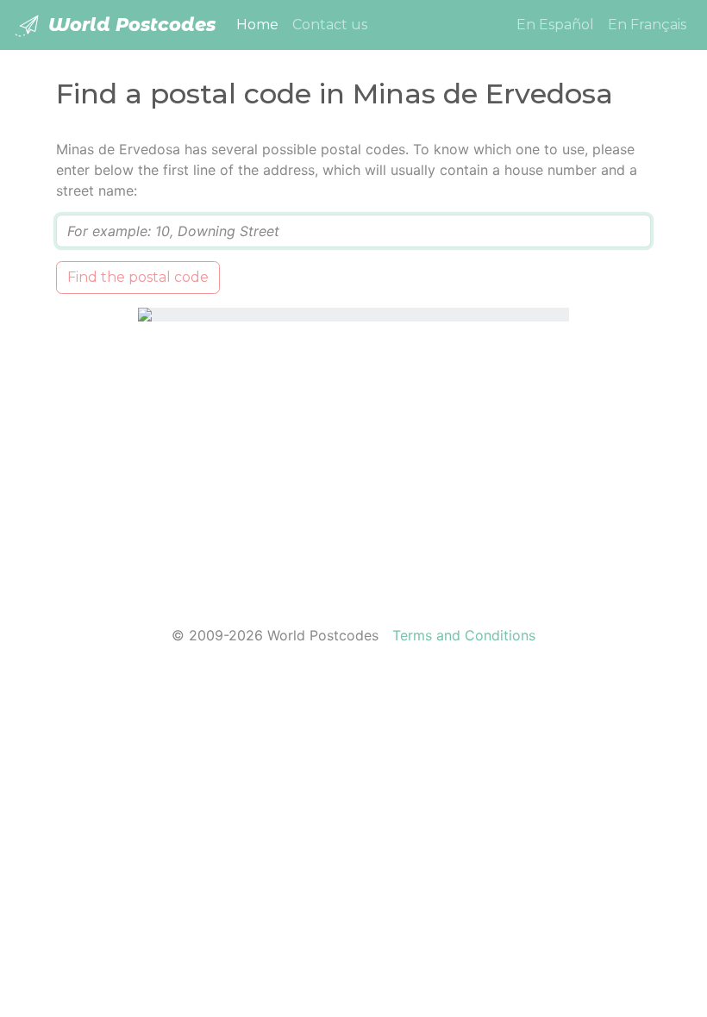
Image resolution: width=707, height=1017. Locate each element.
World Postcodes (129, 24)
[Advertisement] (353, 462)
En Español (555, 24)
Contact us (329, 24)
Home (260, 24)
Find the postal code (138, 277)
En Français (647, 24)
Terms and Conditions (463, 635)
